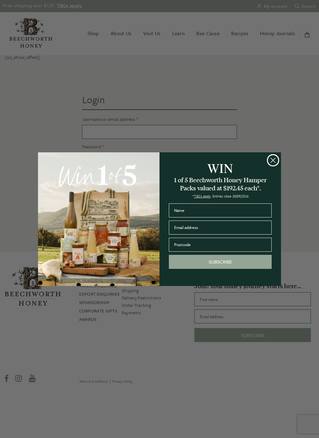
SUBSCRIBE (220, 261)
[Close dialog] (273, 160)
